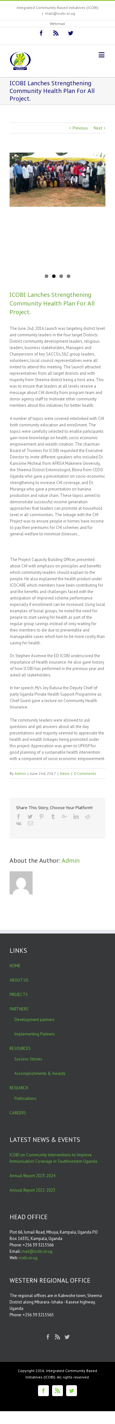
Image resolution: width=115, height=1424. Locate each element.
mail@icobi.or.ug (60, 13)
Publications (25, 1098)
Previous (80, 128)
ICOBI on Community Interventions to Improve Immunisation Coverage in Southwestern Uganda (53, 1158)
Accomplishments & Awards (39, 1073)
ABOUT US (19, 980)
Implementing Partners (34, 1034)
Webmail (57, 23)
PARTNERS (19, 1009)
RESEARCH (19, 1088)
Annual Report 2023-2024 (32, 1175)
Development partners (34, 1019)
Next (98, 128)
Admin (20, 773)
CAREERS (18, 1113)
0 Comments (85, 773)
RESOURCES (20, 1048)
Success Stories (28, 1059)
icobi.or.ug (28, 1258)
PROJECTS (19, 994)
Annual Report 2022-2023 (32, 1190)
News (65, 773)
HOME (15, 965)
